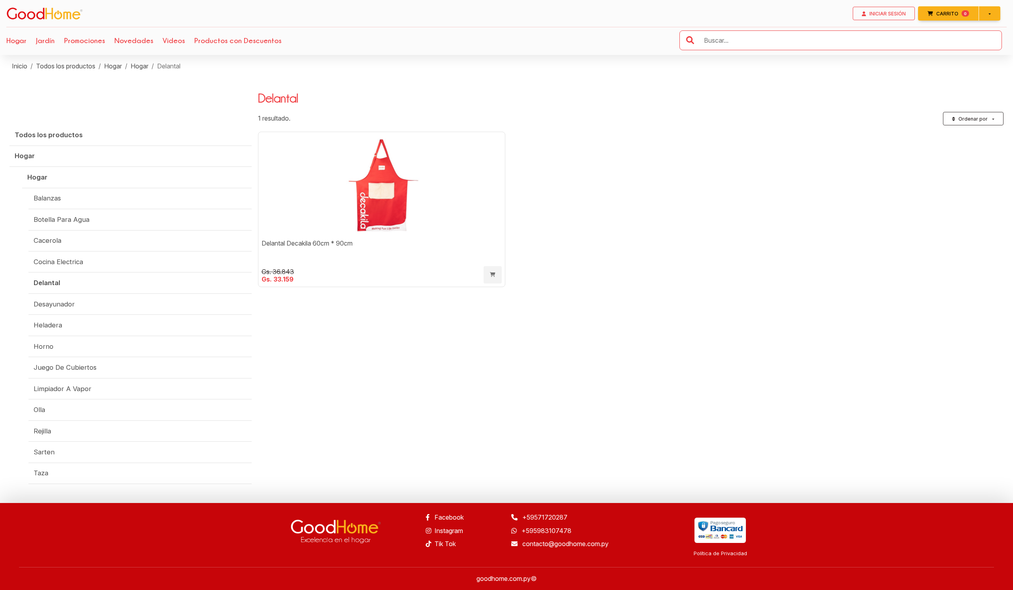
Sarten (44, 452)
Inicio (19, 66)
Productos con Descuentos (237, 40)
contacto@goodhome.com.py (565, 544)
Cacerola (47, 240)
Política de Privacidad (720, 553)
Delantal (47, 283)
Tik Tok (445, 544)
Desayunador (54, 304)
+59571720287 (544, 517)
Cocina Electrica (58, 262)
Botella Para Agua (61, 219)
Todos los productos (65, 66)
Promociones (84, 40)
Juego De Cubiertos (65, 367)
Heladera (48, 325)
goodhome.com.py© (506, 578)
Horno (43, 346)
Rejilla (42, 431)
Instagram (448, 531)
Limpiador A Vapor (62, 389)
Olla (39, 410)
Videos (174, 40)
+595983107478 (545, 531)
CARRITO (957, 14)
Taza (41, 473)
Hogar (16, 40)
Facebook (448, 517)
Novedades (133, 40)
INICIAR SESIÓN (887, 14)
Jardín (45, 40)
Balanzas (47, 198)
